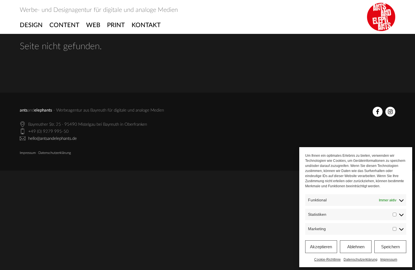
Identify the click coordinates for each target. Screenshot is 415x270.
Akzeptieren (321, 246)
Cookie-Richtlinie (327, 260)
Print (116, 25)
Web (93, 25)
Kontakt (146, 25)
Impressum (388, 260)
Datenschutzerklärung (360, 260)
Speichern (390, 246)
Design (31, 25)
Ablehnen (355, 246)
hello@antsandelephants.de (52, 138)
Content (64, 25)
